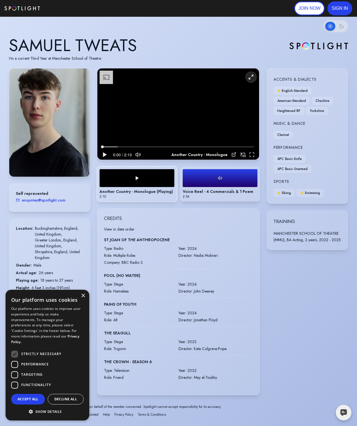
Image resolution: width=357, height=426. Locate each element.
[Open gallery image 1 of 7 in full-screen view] (49, 122)
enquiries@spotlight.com (44, 200)
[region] (178, 114)
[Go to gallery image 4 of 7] (51, 162)
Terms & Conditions (152, 414)
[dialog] (47, 355)
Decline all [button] (65, 399)
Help (106, 414)
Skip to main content (61, 8)
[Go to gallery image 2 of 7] (45, 162)
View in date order (119, 229)
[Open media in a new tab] (234, 154)
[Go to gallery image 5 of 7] (54, 162)
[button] (339, 8)
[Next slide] (81, 128)
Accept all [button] (28, 399)
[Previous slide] (18, 128)
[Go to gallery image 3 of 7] (48, 162)
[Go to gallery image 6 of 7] (56, 162)
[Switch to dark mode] (336, 26)
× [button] (83, 296)
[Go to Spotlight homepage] (22, 8)
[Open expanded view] (81, 77)
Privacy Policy (123, 414)
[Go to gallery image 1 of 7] (41, 162)
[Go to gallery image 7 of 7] (59, 162)
